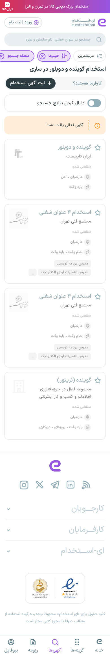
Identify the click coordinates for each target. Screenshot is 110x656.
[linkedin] (71, 485)
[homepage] (55, 466)
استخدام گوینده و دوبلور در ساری (68, 69)
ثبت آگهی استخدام (28, 83)
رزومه (33, 650)
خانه (99, 650)
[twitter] (40, 485)
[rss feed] (86, 485)
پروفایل (11, 650)
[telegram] (55, 485)
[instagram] (24, 485)
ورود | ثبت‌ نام (21, 22)
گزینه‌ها (77, 650)
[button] (89, 56)
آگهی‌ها (55, 650)
